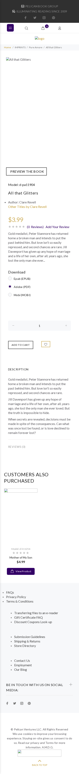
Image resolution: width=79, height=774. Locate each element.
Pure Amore (35, 47)
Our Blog (20, 669)
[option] (39, 116)
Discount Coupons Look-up (33, 622)
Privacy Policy (16, 597)
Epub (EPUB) (22, 278)
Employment (23, 665)
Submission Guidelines (29, 637)
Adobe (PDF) (22, 287)
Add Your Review (57, 227)
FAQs (10, 592)
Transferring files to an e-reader (36, 613)
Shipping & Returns (27, 641)
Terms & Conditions (19, 601)
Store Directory (25, 646)
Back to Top (39, 764)
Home (7, 47)
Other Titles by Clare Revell (27, 207)
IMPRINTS (20, 47)
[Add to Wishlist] (45, 344)
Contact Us (22, 660)
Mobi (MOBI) (22, 295)
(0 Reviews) (35, 227)
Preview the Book (26, 171)
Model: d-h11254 (20, 548)
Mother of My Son (21, 557)
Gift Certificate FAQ (28, 617)
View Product (23, 571)
